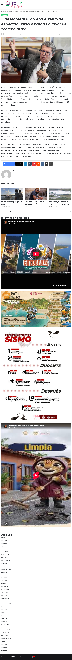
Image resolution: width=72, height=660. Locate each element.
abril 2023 (4, 650)
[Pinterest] (34, 164)
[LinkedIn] (25, 164)
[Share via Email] (46, 164)
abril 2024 (4, 618)
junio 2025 (4, 578)
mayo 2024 (4, 615)
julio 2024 (4, 609)
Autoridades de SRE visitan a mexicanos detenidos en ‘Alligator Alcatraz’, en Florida (59, 202)
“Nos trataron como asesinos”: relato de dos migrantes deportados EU (35, 202)
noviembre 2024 (5, 598)
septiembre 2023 (6, 638)
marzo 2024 (4, 621)
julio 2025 (4, 575)
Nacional (9, 11)
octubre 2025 (5, 566)
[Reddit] (38, 164)
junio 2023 (4, 647)
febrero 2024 (5, 624)
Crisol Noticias (8, 34)
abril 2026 (4, 549)
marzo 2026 (4, 552)
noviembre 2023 (5, 632)
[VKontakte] (42, 164)
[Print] (51, 164)
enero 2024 (4, 627)
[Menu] (2, 5)
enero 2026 (4, 557)
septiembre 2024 (6, 604)
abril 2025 (4, 583)
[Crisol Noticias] (14, 4)
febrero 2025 (5, 589)
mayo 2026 (4, 546)
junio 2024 (4, 612)
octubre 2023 (5, 635)
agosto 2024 (4, 606)
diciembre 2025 (5, 560)
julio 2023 (4, 644)
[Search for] (70, 5)
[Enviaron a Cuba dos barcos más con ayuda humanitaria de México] (12, 194)
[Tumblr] (30, 164)
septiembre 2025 (6, 569)
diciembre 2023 (5, 630)
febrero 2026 (5, 554)
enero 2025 (4, 592)
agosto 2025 (4, 572)
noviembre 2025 (5, 563)
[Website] (14, 174)
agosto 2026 (4, 537)
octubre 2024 (5, 601)
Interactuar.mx (39, 657)
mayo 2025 (4, 580)
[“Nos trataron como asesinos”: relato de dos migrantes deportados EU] (36, 194)
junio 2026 (4, 543)
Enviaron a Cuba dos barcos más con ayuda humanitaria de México (11, 202)
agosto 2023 (4, 641)
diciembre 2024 (5, 595)
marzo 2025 (4, 586)
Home (4, 11)
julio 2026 (4, 540)
